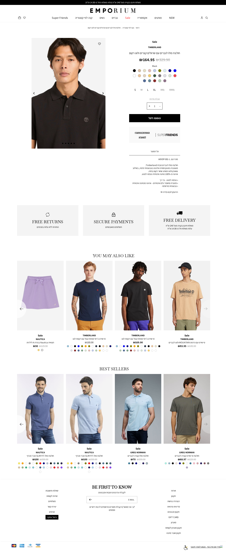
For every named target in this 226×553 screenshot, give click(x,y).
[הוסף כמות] (149, 106)
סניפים (52, 511)
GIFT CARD (173, 517)
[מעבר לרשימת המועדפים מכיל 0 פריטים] (24, 17)
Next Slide (103, 93)
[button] (206, 17)
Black (154, 66)
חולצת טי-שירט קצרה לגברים (187, 455)
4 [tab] (65, 143)
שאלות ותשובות (52, 490)
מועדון (173, 522)
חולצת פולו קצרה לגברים (138, 455)
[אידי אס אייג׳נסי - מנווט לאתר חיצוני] (207, 548)
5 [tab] (62, 143)
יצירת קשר (52, 506)
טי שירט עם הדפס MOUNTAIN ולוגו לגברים (187, 342)
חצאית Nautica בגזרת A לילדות (40, 342)
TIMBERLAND (154, 47)
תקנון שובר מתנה (173, 533)
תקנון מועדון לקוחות (173, 527)
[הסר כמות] (160, 106)
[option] (134, 70)
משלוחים (52, 501)
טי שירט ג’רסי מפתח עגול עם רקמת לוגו (138, 338)
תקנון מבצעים (173, 511)
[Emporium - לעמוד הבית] (113, 9)
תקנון (173, 496)
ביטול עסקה (52, 517)
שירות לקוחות (51, 496)
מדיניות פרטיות (173, 506)
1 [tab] (74, 143)
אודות (173, 490)
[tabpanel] (68, 93)
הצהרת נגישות (173, 501)
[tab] (154, 151)
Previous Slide (34, 93)
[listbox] (154, 77)
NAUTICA (40, 339)
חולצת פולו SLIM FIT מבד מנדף (89, 455)
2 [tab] (71, 143)
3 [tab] (68, 143)
